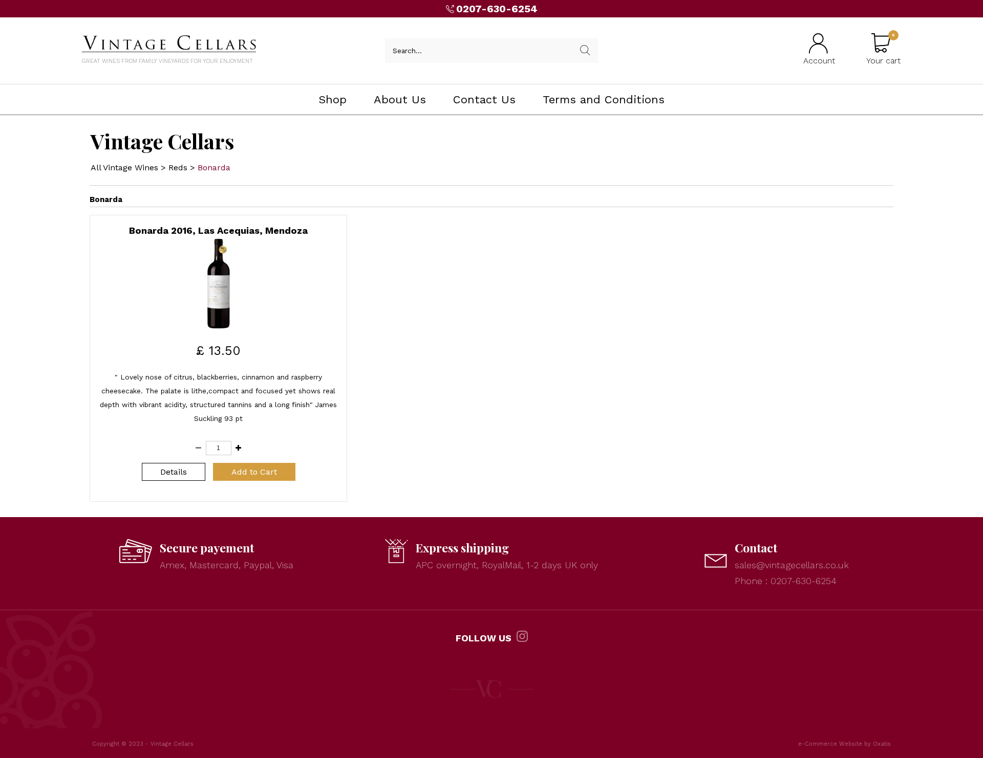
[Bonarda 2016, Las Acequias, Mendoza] (218, 325)
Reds (177, 167)
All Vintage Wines (124, 167)
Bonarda (214, 167)
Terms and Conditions (604, 99)
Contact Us (484, 99)
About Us (400, 99)
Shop (332, 99)
